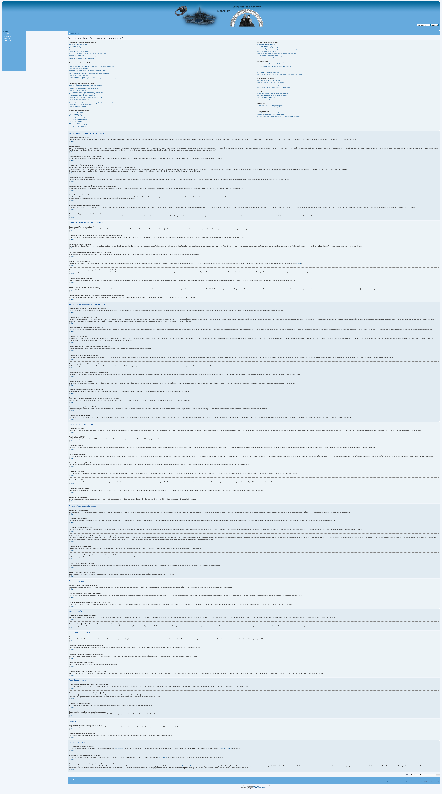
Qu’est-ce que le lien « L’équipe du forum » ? (269, 57)
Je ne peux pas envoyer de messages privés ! (270, 63)
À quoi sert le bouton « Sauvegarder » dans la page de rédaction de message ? (91, 103)
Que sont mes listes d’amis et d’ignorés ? (268, 72)
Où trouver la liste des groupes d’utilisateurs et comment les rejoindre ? (277, 49)
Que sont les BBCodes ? (76, 112)
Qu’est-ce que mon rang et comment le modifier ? (83, 77)
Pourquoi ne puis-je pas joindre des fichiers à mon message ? (86, 97)
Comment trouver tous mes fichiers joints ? (269, 107)
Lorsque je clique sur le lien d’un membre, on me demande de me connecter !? (92, 79)
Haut (72, 141)
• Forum (6, 33)
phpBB (298, 263)
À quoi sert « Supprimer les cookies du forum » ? (82, 58)
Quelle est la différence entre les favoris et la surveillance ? (273, 93)
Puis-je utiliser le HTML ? (76, 114)
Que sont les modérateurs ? (265, 46)
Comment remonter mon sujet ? (78, 106)
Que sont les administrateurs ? (266, 44)
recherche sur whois (186, 766)
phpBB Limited (119, 749)
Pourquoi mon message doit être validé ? (80, 104)
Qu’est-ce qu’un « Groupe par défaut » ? (268, 55)
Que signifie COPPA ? (75, 46)
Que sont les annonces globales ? (78, 119)
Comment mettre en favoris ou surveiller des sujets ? (272, 95)
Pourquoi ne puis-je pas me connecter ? (80, 51)
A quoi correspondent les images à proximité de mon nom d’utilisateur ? (89, 73)
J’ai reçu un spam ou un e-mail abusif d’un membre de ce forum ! (275, 66)
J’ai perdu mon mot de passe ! (77, 55)
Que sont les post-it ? (75, 123)
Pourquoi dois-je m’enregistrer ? (78, 44)
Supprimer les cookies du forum (402, 781)
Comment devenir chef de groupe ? (267, 51)
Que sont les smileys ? (75, 116)
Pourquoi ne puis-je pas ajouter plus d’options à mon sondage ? (86, 92)
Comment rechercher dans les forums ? (268, 80)
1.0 (255, 790)
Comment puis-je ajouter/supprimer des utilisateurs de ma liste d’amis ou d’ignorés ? (280, 74)
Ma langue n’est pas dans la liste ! (78, 71)
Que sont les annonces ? (76, 121)
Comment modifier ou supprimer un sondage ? (82, 94)
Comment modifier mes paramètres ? (79, 64)
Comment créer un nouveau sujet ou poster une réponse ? (85, 85)
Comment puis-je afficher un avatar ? (79, 75)
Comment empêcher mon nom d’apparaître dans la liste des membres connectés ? (92, 66)
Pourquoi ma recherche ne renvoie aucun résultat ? (271, 82)
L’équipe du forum (387, 781)
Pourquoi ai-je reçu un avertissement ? (80, 99)
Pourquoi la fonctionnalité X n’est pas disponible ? (271, 114)
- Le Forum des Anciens (261, 788)
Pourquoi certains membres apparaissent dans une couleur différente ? (277, 53)
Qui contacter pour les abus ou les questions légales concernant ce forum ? (278, 116)
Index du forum (75, 33)
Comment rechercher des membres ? (268, 85)
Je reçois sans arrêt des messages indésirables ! (271, 64)
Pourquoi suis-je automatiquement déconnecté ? (82, 57)
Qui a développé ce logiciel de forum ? (268, 113)
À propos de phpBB (226, 749)
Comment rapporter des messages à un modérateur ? (84, 101)
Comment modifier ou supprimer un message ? (82, 86)
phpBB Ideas (163, 757)
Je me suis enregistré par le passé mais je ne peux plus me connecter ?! (89, 53)
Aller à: (408, 774)
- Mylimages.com (260, 787)
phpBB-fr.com (256, 786)
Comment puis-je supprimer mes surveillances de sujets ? (273, 99)
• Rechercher (8, 36)
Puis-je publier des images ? (77, 117)
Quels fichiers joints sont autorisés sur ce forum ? (271, 105)
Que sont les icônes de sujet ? (77, 126)
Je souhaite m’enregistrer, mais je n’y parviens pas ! (83, 48)
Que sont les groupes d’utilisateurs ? (267, 48)
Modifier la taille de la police (437, 33)
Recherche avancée (433, 27)
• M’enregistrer (8, 38)
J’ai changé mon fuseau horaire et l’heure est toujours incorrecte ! (87, 70)
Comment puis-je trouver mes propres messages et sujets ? (274, 87)
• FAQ (6, 35)
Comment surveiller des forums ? (266, 97)
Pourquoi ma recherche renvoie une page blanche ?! (272, 84)
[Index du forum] (221, 29)
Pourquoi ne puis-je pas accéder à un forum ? (82, 95)
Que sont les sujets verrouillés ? (78, 125)
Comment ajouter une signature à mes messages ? (83, 88)
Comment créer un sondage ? (77, 90)
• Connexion (8, 40)
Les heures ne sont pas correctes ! (79, 68)
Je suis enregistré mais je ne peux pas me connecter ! (84, 49)
